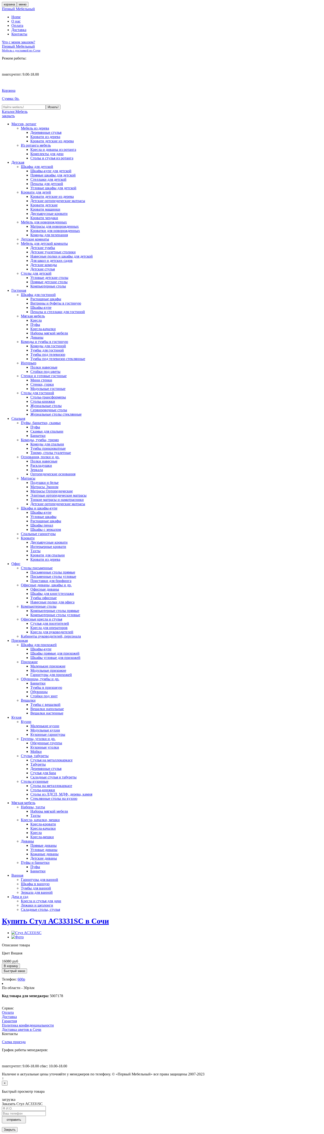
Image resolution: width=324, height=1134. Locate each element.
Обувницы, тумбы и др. (40, 679)
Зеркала (36, 470)
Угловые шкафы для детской (53, 188)
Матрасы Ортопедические (51, 491)
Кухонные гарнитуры (47, 734)
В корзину (11, 966)
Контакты (19, 34)
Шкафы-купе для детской (50, 171)
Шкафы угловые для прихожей (55, 658)
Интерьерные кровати (48, 547)
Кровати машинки (45, 209)
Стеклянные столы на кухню (53, 798)
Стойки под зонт (44, 696)
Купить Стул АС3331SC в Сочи (55, 921)
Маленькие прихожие (47, 666)
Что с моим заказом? (18, 42)
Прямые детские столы (49, 282)
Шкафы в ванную (35, 884)
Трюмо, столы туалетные (50, 453)
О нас (16, 21)
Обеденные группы (46, 743)
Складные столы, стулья (40, 909)
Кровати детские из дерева (52, 141)
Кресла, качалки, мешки (40, 820)
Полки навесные (43, 367)
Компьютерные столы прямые (54, 611)
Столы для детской (36, 273)
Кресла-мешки (42, 837)
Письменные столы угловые (53, 576)
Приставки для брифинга (50, 581)
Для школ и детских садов (51, 261)
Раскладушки (41, 465)
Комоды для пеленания (49, 235)
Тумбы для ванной (36, 888)
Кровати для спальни (47, 555)
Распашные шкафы (45, 299)
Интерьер (28, 363)
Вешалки (28, 700)
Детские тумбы (42, 248)
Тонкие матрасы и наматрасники (57, 500)
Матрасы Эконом (44, 487)
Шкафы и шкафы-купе (39, 508)
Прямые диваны (43, 845)
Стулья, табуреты (35, 756)
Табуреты (38, 764)
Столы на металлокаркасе (51, 786)
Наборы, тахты (33, 807)
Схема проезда (14, 1042)
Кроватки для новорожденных (55, 231)
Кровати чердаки (44, 218)
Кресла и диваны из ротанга (53, 150)
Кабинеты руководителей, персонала (51, 636)
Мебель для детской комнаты (44, 243)
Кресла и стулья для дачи (41, 901)
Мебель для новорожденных (44, 222)
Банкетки (38, 436)
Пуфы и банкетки (35, 863)
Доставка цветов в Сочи (21, 1030)
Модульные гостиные (47, 389)
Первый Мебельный (18, 9)
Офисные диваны (44, 589)
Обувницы (39, 692)
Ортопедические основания (52, 474)
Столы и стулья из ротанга (51, 158)
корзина (9, 4)
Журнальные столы (46, 406)
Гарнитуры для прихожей (51, 675)
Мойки (36, 752)
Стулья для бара (43, 773)
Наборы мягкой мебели (49, 333)
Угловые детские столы (49, 278)
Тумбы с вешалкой (45, 705)
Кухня (16, 717)
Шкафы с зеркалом (45, 530)
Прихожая (19, 641)
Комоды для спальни (47, 444)
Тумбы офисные (43, 598)
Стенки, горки (42, 384)
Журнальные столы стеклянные (56, 414)
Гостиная (18, 290)
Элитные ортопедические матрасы (58, 495)
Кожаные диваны (44, 854)
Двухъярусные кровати (49, 214)
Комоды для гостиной (48, 346)
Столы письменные (37, 568)
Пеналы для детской (46, 184)
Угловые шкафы (43, 517)
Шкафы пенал (41, 525)
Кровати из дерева (45, 137)
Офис (15, 564)
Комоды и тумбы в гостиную (44, 342)
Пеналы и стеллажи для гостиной (57, 312)
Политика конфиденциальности (28, 1025)
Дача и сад (19, 897)
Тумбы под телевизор (47, 354)
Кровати (28, 538)
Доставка (18, 30)
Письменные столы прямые (52, 572)
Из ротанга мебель (36, 145)
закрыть (8, 116)
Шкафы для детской (37, 167)
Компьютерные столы (48, 286)
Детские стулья (42, 269)
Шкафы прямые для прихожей (54, 653)
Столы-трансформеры (48, 397)
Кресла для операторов (49, 628)
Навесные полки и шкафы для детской (61, 256)
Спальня (18, 419)
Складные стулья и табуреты (53, 777)
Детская (17, 162)
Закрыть (10, 1129)
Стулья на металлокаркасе (51, 760)
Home (16, 17)
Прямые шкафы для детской (53, 175)
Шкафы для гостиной (38, 295)
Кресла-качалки (43, 329)
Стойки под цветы (45, 372)
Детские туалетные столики (53, 252)
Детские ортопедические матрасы (57, 201)
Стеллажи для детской (48, 179)
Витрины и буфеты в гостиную (55, 303)
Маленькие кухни (44, 726)
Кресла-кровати (43, 824)
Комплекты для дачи (47, 154)
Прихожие (29, 662)
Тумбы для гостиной (47, 350)
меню (23, 4)
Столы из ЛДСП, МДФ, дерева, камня (61, 794)
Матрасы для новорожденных (54, 226)
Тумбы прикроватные (48, 448)
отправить (14, 1119)
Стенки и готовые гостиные (44, 376)
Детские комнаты (35, 239)
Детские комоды (43, 265)
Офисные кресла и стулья (41, 619)
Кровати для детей (36, 192)
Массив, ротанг (24, 124)
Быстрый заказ (14, 971)
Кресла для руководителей (51, 632)
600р (21, 979)
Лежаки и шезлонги (37, 905)
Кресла (36, 320)
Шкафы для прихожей (39, 645)
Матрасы (28, 478)
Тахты (35, 551)
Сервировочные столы (48, 410)
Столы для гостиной (37, 393)
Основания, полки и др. (40, 457)
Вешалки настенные (46, 713)
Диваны (36, 337)
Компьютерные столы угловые (55, 615)
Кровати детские (44, 205)
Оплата (17, 25)
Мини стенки (41, 380)
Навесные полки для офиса (52, 602)
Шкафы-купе (40, 307)
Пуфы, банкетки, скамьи (41, 423)
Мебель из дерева (35, 128)
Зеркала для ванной (37, 892)
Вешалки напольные (47, 709)
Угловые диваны (43, 850)
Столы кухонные (34, 781)
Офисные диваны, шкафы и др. (46, 585)
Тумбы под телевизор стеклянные (57, 359)
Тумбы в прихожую (46, 687)
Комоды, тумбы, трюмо (40, 440)
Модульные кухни (45, 730)
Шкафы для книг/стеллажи (52, 594)
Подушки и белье (44, 483)
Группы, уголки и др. (38, 739)
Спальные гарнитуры (38, 534)
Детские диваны (43, 858)
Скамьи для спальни (46, 431)
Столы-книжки (42, 401)
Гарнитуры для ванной (39, 880)
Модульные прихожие (48, 670)
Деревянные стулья (45, 132)
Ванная (17, 875)
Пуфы (35, 325)
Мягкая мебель (33, 316)
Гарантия (9, 1021)
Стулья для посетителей (49, 623)
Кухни (26, 722)
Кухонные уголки (44, 747)
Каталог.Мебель (15, 112)
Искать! (53, 107)
